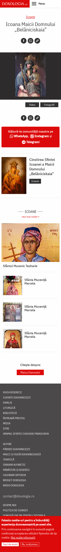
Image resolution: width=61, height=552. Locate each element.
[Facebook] (24, 41)
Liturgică (9, 408)
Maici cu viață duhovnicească (22, 454)
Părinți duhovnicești (16, 449)
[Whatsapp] (30, 41)
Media (6, 423)
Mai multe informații (23, 537)
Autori (7, 444)
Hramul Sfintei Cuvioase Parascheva (26, 433)
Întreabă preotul (14, 418)
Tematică (8, 459)
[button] (38, 3)
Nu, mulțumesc (30, 544)
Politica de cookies (15, 510)
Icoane (30, 16)
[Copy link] (37, 41)
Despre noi (9, 505)
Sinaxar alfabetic (14, 464)
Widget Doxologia (14, 480)
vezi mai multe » (30, 216)
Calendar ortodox (14, 475)
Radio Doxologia (13, 485)
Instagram (42, 136)
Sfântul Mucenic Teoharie (20, 266)
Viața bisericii (12, 392)
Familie (7, 402)
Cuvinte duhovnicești (17, 397)
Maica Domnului (30, 372)
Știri (6, 428)
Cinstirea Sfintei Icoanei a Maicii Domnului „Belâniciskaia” (42, 166)
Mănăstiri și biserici (16, 470)
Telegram (32, 142)
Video (32, 104)
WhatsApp (21, 136)
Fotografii (49, 104)
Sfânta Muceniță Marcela (35, 281)
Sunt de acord (10, 544)
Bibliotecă (10, 413)
